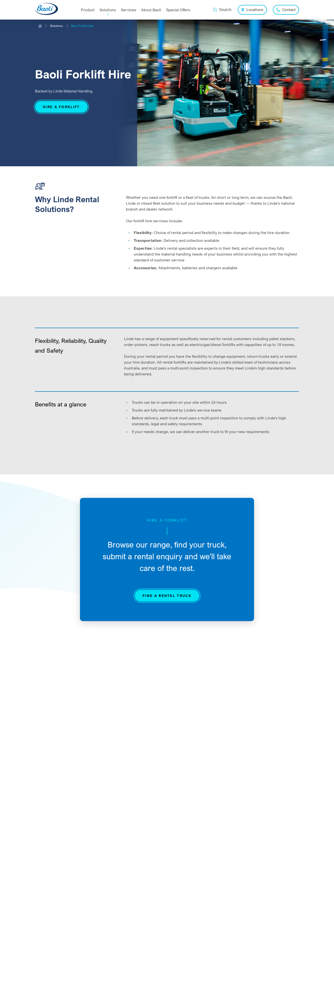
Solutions (56, 26)
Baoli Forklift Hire (82, 26)
